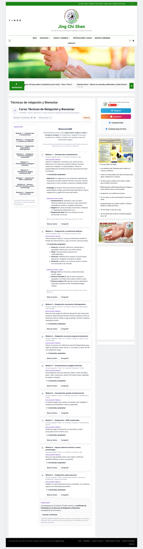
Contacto (71, 43)
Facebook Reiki (117, 123)
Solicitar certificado (49, 515)
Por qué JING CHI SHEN (108, 164)
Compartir (64, 224)
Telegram (117, 111)
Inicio (35, 38)
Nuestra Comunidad (102, 38)
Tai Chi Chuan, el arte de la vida (111, 210)
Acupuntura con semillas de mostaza (113, 193)
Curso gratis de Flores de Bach (115, 4)
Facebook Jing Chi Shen (117, 129)
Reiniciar (87, 118)
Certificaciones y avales (82, 38)
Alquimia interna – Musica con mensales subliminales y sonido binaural (80, 84)
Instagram (117, 117)
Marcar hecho (52, 224)
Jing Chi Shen (71, 26)
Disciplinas (44, 38)
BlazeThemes (60, 541)
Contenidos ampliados (57, 174)
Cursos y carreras (60, 38)
